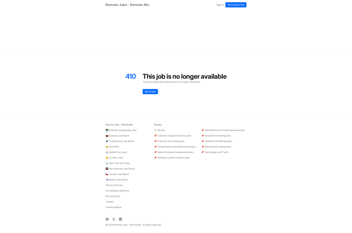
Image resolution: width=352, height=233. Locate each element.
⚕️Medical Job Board (117, 179)
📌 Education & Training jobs (216, 135)
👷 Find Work (112, 146)
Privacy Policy (113, 196)
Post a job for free (236, 5)
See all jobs (150, 91)
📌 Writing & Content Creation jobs (171, 157)
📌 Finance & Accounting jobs (169, 141)
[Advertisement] (176, 30)
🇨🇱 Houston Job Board (117, 174)
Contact (110, 201)
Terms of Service (114, 185)
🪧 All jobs (159, 130)
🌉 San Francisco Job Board (120, 168)
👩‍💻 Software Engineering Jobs (121, 130)
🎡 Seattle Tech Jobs (116, 152)
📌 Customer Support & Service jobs (172, 135)
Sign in (220, 4)
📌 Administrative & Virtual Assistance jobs (223, 130)
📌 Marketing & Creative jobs (216, 146)
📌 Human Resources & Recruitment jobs (175, 146)
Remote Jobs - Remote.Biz (127, 5)
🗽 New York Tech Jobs (118, 163)
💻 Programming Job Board (120, 141)
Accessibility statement (117, 190)
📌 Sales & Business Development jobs (173, 152)
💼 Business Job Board (117, 135)
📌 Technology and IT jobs (215, 152)
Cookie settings (114, 207)
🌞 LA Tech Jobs (114, 157)
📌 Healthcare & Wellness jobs (216, 141)
